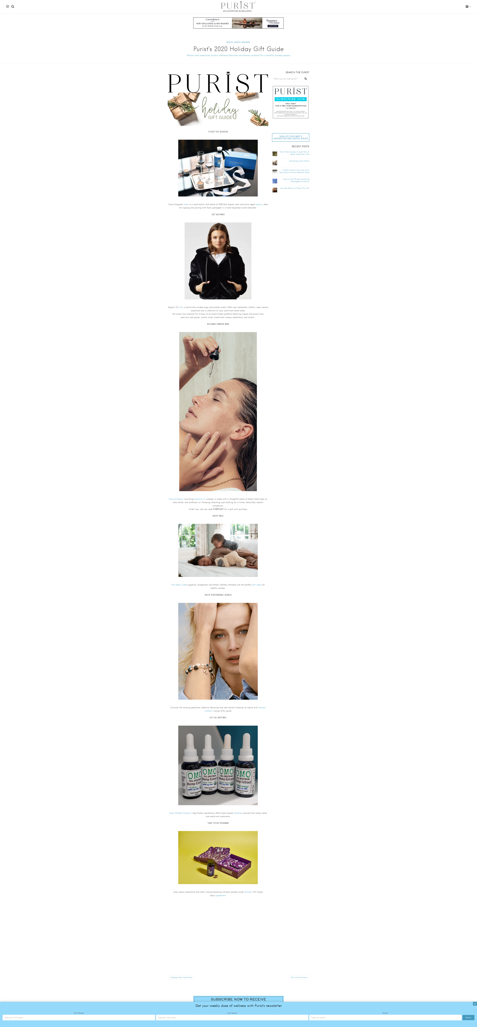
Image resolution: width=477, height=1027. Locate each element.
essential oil (199, 499)
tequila (259, 204)
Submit (468, 1017)
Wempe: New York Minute (182, 977)
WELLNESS (245, 42)
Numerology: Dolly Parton (299, 161)
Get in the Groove (298, 977)
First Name (79, 1013)
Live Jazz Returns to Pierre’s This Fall (294, 188)
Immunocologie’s (176, 499)
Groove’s (248, 892)
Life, (181, 307)
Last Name (232, 1013)
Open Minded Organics (180, 813)
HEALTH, (237, 42)
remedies (238, 813)
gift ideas (256, 585)
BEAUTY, (229, 42)
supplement (220, 895)
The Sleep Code (178, 585)
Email (385, 1013)
